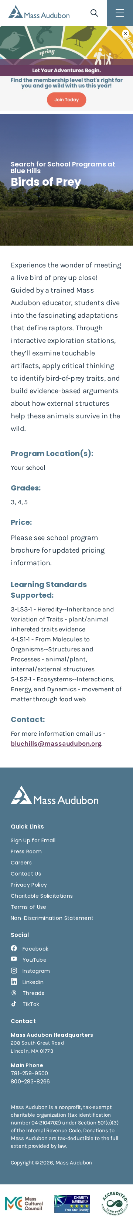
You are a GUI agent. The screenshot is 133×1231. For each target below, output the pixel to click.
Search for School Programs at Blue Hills (63, 167)
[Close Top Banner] (125, 34)
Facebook (35, 948)
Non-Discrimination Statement (52, 918)
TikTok (31, 1004)
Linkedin (33, 982)
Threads (33, 993)
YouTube (35, 960)
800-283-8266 (30, 1081)
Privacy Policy (29, 884)
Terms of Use (29, 907)
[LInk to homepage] (38, 11)
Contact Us (26, 873)
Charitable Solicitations (42, 896)
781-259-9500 (29, 1073)
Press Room (26, 851)
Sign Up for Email (33, 840)
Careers (21, 862)
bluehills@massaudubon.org (56, 743)
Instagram (36, 971)
